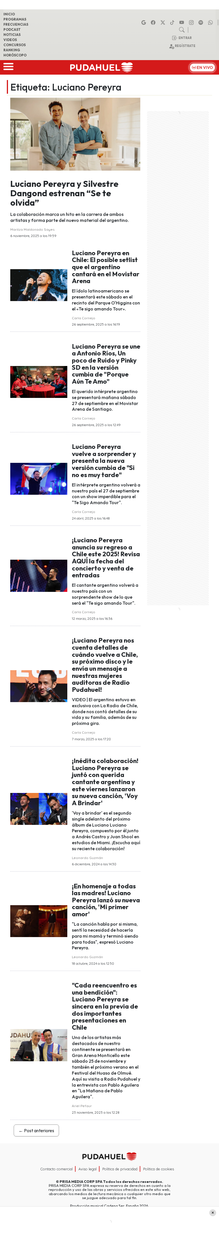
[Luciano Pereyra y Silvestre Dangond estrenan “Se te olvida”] (75, 133)
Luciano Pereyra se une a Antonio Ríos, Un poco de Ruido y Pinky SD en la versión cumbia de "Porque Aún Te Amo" (106, 363)
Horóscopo (15, 55)
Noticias (12, 34)
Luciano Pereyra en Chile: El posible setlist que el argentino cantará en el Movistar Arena (105, 267)
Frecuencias (15, 24)
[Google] (144, 22)
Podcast (12, 29)
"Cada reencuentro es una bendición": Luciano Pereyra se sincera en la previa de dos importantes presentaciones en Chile (105, 1006)
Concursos (14, 45)
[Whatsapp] (211, 22)
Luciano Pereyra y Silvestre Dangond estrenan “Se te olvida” (64, 193)
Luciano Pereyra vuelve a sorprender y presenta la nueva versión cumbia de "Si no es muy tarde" (104, 461)
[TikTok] (173, 22)
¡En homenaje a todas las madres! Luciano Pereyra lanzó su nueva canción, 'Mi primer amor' (106, 900)
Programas (14, 19)
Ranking (11, 50)
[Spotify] (201, 22)
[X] (164, 22)
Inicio (9, 14)
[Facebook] (154, 22)
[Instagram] (192, 22)
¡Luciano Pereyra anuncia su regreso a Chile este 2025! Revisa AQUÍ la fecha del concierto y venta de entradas (106, 557)
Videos (10, 40)
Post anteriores (36, 1130)
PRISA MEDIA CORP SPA (81, 1181)
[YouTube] (182, 22)
